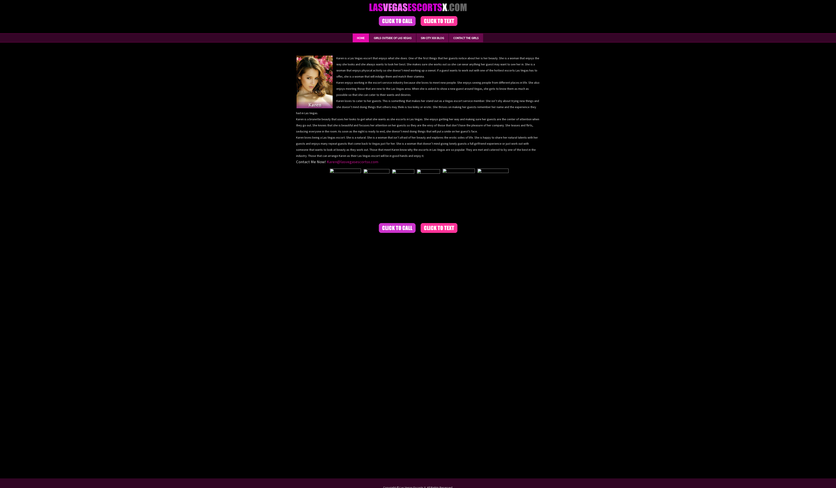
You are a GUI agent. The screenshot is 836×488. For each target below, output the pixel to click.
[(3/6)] (403, 194)
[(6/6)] (493, 194)
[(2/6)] (376, 194)
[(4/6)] (428, 194)
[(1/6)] (345, 194)
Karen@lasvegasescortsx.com (352, 161)
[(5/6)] (459, 194)
